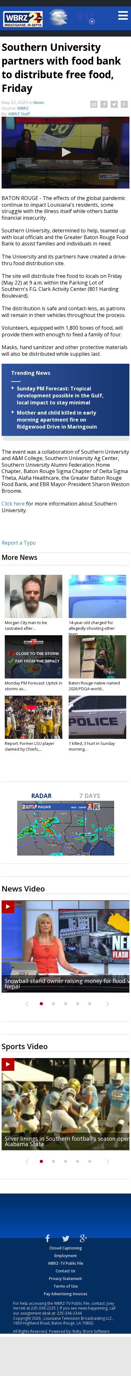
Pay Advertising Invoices (65, 1294)
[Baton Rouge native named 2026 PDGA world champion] (97, 656)
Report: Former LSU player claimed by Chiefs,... (29, 746)
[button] (65, 152)
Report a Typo (19, 542)
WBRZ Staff (19, 114)
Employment (65, 1255)
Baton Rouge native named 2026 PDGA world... (94, 685)
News (38, 102)
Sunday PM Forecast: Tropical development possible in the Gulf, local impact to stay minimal (60, 395)
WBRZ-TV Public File (65, 1263)
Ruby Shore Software (91, 1331)
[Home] (24, 19)
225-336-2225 (43, 1308)
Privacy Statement (65, 1278)
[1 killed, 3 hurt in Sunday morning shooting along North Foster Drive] (97, 717)
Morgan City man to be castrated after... (26, 625)
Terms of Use (65, 1286)
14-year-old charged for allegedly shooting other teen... (92, 628)
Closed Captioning (65, 1248)
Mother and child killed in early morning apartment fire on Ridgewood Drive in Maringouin (57, 419)
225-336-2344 (69, 1313)
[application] (65, 153)
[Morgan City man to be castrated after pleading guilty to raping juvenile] (33, 596)
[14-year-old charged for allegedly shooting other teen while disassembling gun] (97, 596)
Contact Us (65, 1271)
